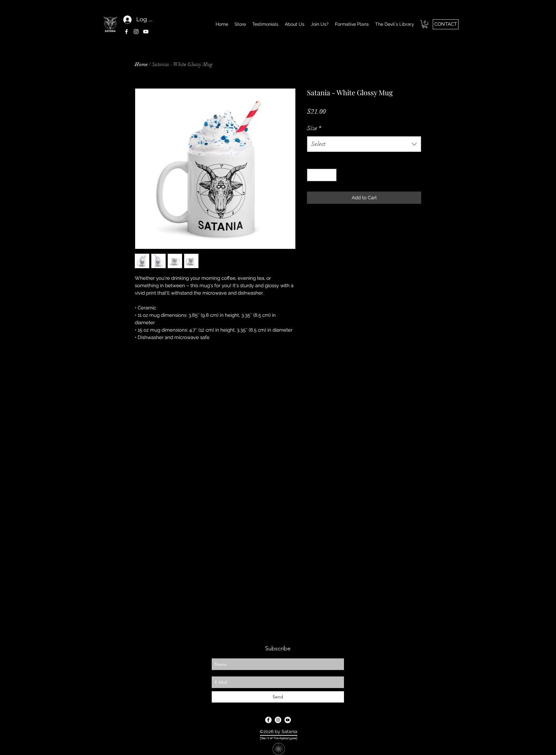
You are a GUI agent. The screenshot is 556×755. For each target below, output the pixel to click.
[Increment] (331, 175)
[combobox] (364, 144)
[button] (425, 24)
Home (141, 64)
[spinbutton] (322, 175)
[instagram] (136, 31)
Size (314, 128)
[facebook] (126, 31)
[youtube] (146, 31)
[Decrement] (312, 175)
